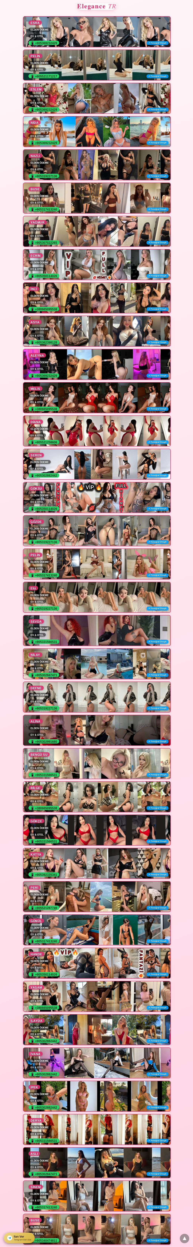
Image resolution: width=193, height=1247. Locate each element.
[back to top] (184, 1238)
